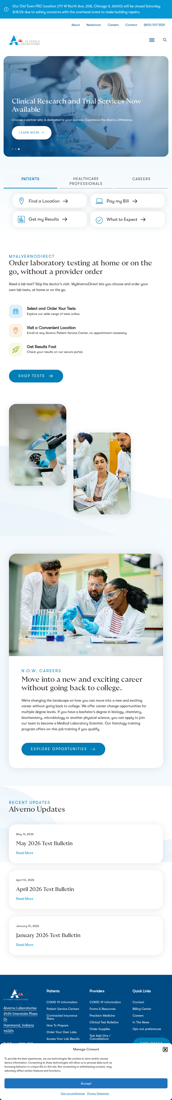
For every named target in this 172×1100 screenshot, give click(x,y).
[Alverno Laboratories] (23, 40)
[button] (165, 1049)
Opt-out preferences (73, 1093)
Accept (86, 1083)
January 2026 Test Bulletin (48, 935)
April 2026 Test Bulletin (45, 889)
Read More (26, 853)
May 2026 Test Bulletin (44, 843)
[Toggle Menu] (152, 40)
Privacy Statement (98, 1093)
